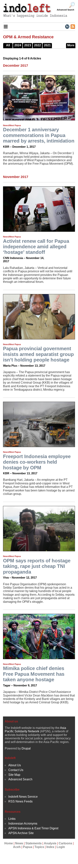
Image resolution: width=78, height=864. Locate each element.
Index (50, 847)
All (8, 45)
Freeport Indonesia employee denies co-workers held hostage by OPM (37, 462)
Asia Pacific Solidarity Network (35, 729)
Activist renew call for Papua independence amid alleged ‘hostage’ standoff (36, 246)
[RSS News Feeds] (72, 26)
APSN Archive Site (21, 833)
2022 (37, 45)
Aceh (17, 847)
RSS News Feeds (20, 801)
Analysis (50, 843)
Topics (39, 847)
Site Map (14, 774)
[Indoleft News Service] (67, 26)
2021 (47, 45)
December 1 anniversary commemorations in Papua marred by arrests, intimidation (38, 135)
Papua (27, 847)
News (19, 843)
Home (8, 843)
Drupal (26, 748)
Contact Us (15, 770)
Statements (33, 843)
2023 (27, 45)
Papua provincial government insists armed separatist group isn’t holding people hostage (38, 354)
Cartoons (65, 843)
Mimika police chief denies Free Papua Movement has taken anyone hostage (33, 674)
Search (72, 5)
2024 (17, 45)
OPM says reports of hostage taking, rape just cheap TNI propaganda (36, 566)
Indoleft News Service (23, 796)
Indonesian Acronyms (22, 823)
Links (12, 818)
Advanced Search (65, 10)
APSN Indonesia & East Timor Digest (33, 828)
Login (61, 847)
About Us (14, 765)
